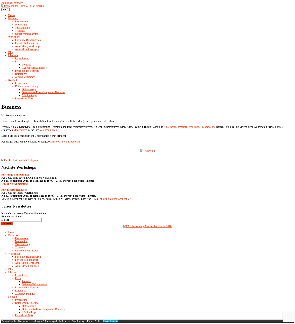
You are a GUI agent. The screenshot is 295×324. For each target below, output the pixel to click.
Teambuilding (22, 27)
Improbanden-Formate (27, 70)
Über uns (13, 55)
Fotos (18, 61)
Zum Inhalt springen (12, 2)
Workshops (14, 36)
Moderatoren (20, 129)
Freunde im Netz (24, 98)
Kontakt (12, 80)
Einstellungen (110, 321)
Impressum (21, 83)
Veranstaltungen (48, 129)
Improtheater (22, 58)
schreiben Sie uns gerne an (65, 141)
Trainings (20, 30)
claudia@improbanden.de (117, 198)
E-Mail (5, 219)
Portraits (26, 64)
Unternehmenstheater (26, 33)
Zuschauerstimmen (25, 76)
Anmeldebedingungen (27, 49)
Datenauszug (29, 89)
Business (13, 18)
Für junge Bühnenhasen (28, 39)
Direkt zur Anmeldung (14, 183)
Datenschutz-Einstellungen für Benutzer (43, 92)
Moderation (21, 24)
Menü (5, 9)
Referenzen (21, 73)
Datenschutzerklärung (27, 86)
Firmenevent (22, 21)
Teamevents (208, 126)
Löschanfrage (29, 95)
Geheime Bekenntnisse (34, 67)
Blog (10, 52)
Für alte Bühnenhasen (27, 43)
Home (11, 15)
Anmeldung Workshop (27, 46)
